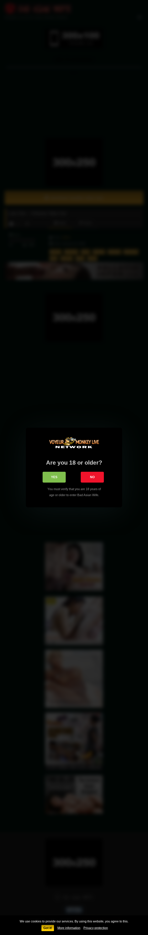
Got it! (47, 928)
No (92, 477)
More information (68, 928)
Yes (54, 477)
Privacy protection (95, 928)
